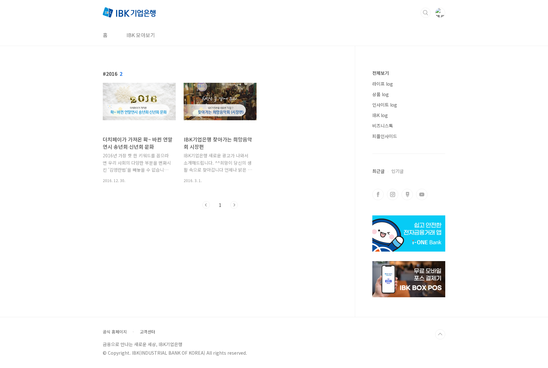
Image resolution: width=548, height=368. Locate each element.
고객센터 (147, 331)
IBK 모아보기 (141, 35)
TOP (440, 334)
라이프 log (382, 84)
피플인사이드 (384, 136)
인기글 (397, 171)
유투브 (421, 194)
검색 (425, 12)
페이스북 (378, 194)
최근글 (378, 171)
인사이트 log (384, 105)
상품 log (380, 94)
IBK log (380, 115)
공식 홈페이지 (115, 331)
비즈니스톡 (382, 125)
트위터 (407, 194)
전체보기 (380, 73)
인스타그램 (392, 194)
